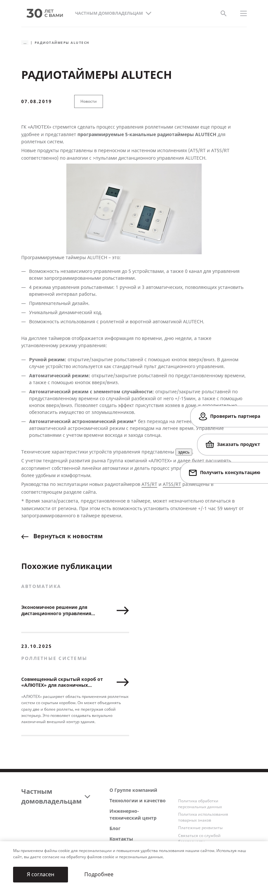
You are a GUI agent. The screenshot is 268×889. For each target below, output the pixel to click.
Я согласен (40, 874)
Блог (115, 828)
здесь (184, 452)
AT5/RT (149, 484)
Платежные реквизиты (200, 828)
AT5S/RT (172, 484)
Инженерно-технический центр (133, 815)
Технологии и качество (137, 800)
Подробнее (98, 874)
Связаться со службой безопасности (199, 839)
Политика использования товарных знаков (203, 817)
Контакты (121, 839)
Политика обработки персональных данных (200, 804)
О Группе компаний (133, 790)
